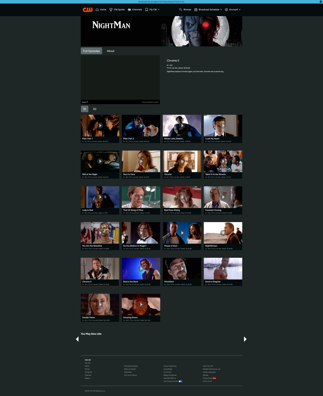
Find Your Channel (130, 375)
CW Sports (88, 372)
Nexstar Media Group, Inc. (212, 369)
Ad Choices (167, 372)
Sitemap (205, 375)
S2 (95, 109)
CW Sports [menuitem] (119, 9)
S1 (84, 109)
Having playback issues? (150, 102)
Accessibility (168, 369)
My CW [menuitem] (153, 9)
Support (87, 378)
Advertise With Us (170, 378)
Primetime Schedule (131, 366)
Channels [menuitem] (137, 9)
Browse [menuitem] (187, 9)
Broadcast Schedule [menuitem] (209, 9)
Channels (88, 375)
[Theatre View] (142, 98)
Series (87, 366)
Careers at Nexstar (209, 372)
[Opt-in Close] (321, 2)
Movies (87, 369)
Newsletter (128, 372)
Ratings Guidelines (170, 375)
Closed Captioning (170, 366)
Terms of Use (179, 2)
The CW (86, 9)
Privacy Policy (167, 2)
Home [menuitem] (103, 9)
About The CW (208, 366)
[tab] (91, 50)
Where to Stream (130, 369)
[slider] (120, 95)
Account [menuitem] (233, 9)
